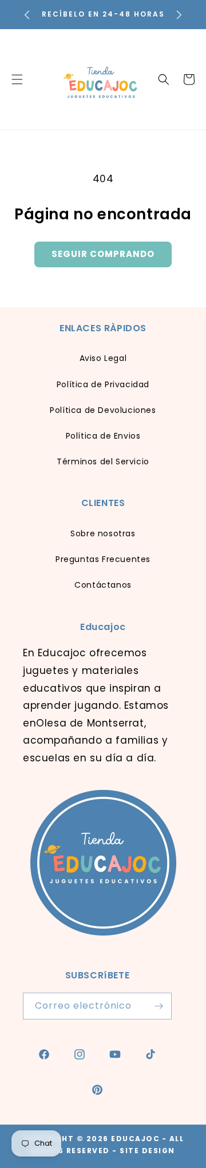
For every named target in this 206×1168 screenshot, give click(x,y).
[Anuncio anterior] (26, 14)
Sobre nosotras (102, 533)
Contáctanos (103, 585)
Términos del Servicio (103, 461)
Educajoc (135, 1138)
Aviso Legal (103, 358)
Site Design (147, 1150)
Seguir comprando (103, 254)
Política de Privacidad (103, 384)
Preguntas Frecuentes (103, 559)
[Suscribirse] (158, 1006)
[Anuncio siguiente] (179, 14)
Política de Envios (103, 435)
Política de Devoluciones (103, 410)
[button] (163, 79)
